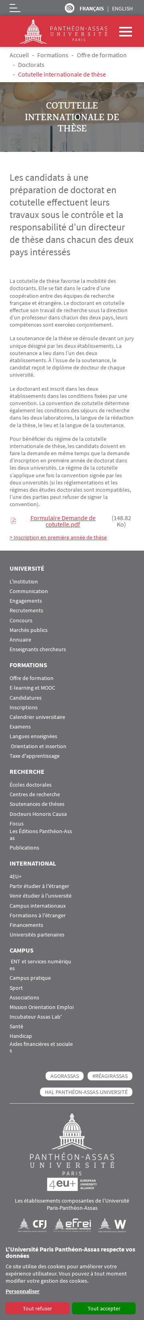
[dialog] (72, 1280)
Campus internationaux (38, 905)
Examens (20, 726)
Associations (24, 997)
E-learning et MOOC (32, 687)
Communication (29, 591)
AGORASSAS (64, 1076)
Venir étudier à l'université (41, 895)
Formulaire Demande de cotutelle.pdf (63, 521)
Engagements (26, 600)
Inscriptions (24, 707)
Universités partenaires (37, 934)
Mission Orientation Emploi (42, 1007)
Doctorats (31, 65)
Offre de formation (102, 55)
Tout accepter (104, 1308)
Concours (21, 620)
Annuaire (20, 639)
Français (92, 8)
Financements (26, 925)
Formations (52, 55)
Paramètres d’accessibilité (69, 8)
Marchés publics (29, 630)
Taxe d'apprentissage (35, 756)
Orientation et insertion (38, 746)
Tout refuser (37, 1308)
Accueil (19, 55)
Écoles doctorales (31, 784)
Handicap (21, 1036)
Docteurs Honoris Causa (38, 814)
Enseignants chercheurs (38, 649)
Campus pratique (30, 978)
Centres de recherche (35, 794)
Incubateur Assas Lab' (36, 1016)
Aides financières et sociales (41, 1047)
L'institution (24, 581)
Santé (16, 1026)
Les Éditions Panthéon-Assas (41, 835)
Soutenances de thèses (37, 804)
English (122, 8)
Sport (16, 988)
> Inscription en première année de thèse (58, 537)
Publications (24, 847)
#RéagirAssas (110, 1076)
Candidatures (26, 697)
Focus (17, 823)
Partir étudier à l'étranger (39, 886)
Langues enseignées (33, 736)
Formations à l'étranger (38, 915)
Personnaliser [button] (23, 1291)
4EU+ (16, 876)
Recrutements (26, 610)
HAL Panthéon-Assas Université (86, 1092)
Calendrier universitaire (37, 717)
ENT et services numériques (40, 965)
